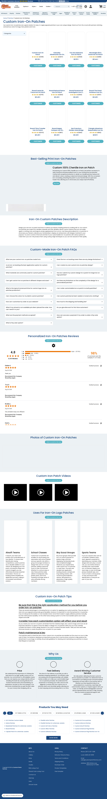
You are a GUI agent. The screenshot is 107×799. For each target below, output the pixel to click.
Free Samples (16, 6)
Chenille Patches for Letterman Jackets (52, 723)
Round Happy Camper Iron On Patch (57, 130)
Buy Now (56, 183)
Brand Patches (10, 729)
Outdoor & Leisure (81, 13)
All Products (4, 13)
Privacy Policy (59, 751)
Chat (80, 8)
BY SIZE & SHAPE (95, 713)
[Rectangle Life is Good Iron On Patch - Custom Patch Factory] (95, 50)
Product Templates (60, 768)
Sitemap (31, 778)
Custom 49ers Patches (47, 729)
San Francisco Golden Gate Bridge (76, 129)
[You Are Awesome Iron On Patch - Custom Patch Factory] (76, 50)
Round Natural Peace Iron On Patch (57, 91)
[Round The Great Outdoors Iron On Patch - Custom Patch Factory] (95, 88)
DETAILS (67, 1)
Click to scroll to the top (53, 163)
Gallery (31, 755)
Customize (37, 66)
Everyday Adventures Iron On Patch (57, 54)
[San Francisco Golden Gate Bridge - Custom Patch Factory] (76, 126)
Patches (18, 13)
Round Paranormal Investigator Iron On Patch (76, 92)
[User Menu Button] (85, 6)
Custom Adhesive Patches (48, 731)
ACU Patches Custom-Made (14, 720)
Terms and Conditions (61, 758)
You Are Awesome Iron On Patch (76, 53)
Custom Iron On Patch (37, 53)
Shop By (12, 13)
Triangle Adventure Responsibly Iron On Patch (95, 130)
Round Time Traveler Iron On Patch (37, 129)
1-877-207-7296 (77, 6)
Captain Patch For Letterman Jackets (17, 731)
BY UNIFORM (34, 713)
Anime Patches (10, 723)
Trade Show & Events (26, 13)
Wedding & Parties (67, 13)
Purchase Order (59, 765)
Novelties (103, 13)
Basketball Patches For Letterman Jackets (19, 726)
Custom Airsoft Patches (82, 726)
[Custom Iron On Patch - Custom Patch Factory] (37, 50)
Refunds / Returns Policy (62, 755)
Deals (41, 6)
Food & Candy (88, 13)
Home (5, 18)
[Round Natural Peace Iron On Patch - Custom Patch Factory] (56, 88)
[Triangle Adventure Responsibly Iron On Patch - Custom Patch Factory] (95, 126)
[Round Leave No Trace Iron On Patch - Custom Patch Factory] (37, 88)
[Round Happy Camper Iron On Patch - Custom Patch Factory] (56, 126)
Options (25, 6)
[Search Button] (68, 6)
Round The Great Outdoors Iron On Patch (95, 92)
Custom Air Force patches (83, 720)
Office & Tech (74, 13)
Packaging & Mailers (95, 13)
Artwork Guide (33, 784)
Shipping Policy (59, 761)
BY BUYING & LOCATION (63, 713)
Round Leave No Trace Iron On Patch (37, 91)
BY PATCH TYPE (46, 713)
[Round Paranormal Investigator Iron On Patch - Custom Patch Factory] (76, 88)
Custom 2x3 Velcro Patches (48, 726)
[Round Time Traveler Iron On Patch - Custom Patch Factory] (37, 126)
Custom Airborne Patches (83, 723)
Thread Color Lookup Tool (36, 771)
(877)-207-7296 (90, 751)
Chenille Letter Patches (47, 720)
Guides (48, 6)
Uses (30, 781)
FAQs (30, 758)
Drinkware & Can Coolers (36, 13)
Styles (34, 6)
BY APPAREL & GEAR (80, 713)
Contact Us (32, 774)
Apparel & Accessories (45, 13)
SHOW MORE (53, 738)
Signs (60, 13)
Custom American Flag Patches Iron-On (87, 731)
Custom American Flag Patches (84, 729)
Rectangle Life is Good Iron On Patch (95, 53)
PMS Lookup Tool (34, 768)
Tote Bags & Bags (54, 13)
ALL (10, 713)
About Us (31, 751)
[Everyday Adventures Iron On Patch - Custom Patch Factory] (56, 50)
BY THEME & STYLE (20, 713)
